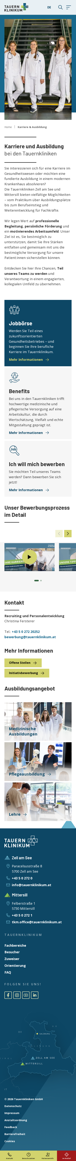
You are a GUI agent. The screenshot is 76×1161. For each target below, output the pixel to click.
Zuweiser (11, 959)
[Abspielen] (29, 557)
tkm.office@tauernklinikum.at (37, 922)
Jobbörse (20, 323)
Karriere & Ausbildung (32, 127)
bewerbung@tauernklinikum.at (30, 637)
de (49, 7)
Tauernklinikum (23, 935)
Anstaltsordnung (15, 1120)
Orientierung (15, 965)
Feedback (10, 1127)
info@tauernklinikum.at (31, 885)
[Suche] (58, 7)
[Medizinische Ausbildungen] (38, 721)
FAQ (7, 972)
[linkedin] (34, 995)
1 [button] (36, 580)
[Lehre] (38, 801)
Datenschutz (13, 1106)
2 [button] (41, 580)
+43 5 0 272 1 (22, 915)
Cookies (9, 1141)
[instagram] (17, 995)
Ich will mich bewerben (37, 464)
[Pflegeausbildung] (38, 761)
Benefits (19, 391)
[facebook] (8, 995)
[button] (68, 533)
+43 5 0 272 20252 (26, 631)
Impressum (11, 1113)
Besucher (12, 952)
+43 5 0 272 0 (22, 878)
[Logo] (16, 7)
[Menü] (69, 7)
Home (8, 127)
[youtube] (26, 995)
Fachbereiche (15, 945)
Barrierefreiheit (14, 1134)
